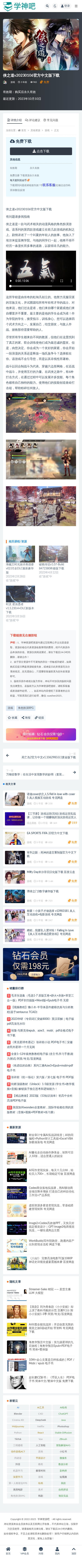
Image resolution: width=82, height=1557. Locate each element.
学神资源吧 (44, 1519)
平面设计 (40, 1458)
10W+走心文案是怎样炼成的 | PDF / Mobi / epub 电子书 (51, 1361)
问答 (41, 1553)
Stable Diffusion (63, 1432)
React (41, 1432)
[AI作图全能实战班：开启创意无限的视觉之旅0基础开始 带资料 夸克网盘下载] (17, 1329)
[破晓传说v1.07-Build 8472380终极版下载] (53, 554)
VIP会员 (24, 1553)
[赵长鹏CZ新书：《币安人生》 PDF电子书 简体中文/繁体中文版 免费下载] (17, 1382)
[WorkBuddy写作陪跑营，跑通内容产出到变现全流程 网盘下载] (17, 1246)
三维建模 (18, 1445)
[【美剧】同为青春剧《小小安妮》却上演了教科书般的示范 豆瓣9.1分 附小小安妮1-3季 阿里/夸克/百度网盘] (17, 1312)
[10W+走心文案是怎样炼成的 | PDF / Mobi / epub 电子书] (17, 1365)
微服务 (63, 1458)
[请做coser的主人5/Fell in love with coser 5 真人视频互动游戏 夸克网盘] (15, 799)
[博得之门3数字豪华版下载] (15, 896)
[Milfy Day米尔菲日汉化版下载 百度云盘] (15, 877)
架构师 (63, 1470)
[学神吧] (5, 82)
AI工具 (40, 1407)
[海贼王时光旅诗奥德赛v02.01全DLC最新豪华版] (20, 554)
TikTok (18, 1439)
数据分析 (63, 1464)
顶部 (73, 1553)
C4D (40, 1414)
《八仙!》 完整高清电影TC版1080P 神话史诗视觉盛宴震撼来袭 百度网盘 (51, 1260)
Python (18, 1432)
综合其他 (31, 823)
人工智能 (40, 1445)
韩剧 (40, 1496)
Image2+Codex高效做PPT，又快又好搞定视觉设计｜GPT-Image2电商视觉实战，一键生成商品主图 (51, 1227)
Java (63, 1420)
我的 (57, 1553)
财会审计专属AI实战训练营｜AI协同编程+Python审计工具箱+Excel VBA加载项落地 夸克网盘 (51, 1139)
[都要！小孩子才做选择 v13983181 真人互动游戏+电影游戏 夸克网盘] (15, 916)
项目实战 (63, 1496)
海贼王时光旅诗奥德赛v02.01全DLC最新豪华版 (20, 568)
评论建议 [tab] (34, 120)
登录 (67, 6)
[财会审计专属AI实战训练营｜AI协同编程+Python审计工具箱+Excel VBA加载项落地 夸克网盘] (17, 1138)
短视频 (63, 1477)
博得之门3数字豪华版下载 (43, 891)
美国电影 (18, 1489)
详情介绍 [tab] (16, 120)
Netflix (40, 1426)
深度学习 (18, 1477)
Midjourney (18, 1426)
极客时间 (40, 1470)
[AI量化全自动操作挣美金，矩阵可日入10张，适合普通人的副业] (17, 1157)
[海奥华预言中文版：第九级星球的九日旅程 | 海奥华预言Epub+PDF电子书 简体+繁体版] (17, 1347)
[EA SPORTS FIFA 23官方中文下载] (15, 838)
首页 (23, 130)
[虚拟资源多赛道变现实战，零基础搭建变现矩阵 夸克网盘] (17, 1210)
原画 (40, 1451)
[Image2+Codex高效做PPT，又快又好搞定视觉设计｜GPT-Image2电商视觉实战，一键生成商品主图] (17, 1228)
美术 (40, 1489)
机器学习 (18, 1470)
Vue (41, 1439)
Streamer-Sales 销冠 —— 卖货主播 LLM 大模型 (50, 1291)
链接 (41, 717)
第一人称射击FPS (18, 1483)
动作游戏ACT (18, 1451)
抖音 (18, 1464)
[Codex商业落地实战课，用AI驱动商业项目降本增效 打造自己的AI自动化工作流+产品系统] (17, 1193)
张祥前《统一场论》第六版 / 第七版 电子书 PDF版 (42, 1077)
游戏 (13, 82)
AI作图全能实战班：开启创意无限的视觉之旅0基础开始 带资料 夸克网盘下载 (51, 1328)
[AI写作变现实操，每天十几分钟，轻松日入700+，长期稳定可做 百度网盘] (17, 1175)
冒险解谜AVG (63, 1445)
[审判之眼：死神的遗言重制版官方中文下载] (15, 857)
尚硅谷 (17, 1458)
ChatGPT (63, 1414)
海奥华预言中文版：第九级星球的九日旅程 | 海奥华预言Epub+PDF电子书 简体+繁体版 (51, 1346)
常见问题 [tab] (52, 120)
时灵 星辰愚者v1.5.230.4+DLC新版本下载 (20, 608)
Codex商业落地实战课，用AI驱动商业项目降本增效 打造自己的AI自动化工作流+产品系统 (51, 1192)
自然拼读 (63, 1489)
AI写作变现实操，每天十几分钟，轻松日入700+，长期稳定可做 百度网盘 (52, 1172)
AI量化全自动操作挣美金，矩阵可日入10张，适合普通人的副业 (51, 1154)
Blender (18, 1414)
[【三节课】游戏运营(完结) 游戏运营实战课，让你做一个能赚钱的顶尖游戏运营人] (15, 818)
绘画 (40, 1483)
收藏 (14, 717)
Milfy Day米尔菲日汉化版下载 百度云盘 (51, 872)
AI (18, 1407)
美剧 (63, 1483)
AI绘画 (63, 1407)
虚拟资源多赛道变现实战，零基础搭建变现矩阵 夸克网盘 (51, 1207)
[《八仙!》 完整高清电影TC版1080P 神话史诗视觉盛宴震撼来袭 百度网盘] (17, 1263)
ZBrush (63, 1439)
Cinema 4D (18, 1420)
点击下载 (42, 151)
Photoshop (63, 1426)
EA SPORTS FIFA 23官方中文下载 (47, 833)
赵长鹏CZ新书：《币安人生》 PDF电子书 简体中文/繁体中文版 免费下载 (52, 1379)
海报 (27, 717)
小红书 (63, 1451)
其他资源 (35, 130)
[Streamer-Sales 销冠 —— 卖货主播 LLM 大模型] (17, 1294)
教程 (40, 1464)
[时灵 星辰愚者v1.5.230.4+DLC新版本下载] (20, 594)
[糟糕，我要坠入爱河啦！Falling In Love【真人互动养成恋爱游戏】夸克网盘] (15, 935)
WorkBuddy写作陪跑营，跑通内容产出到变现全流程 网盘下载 (51, 1243)
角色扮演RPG (26, 708)
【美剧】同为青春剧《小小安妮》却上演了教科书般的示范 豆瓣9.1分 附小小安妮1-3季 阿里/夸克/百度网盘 (51, 1311)
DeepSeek (40, 1420)
